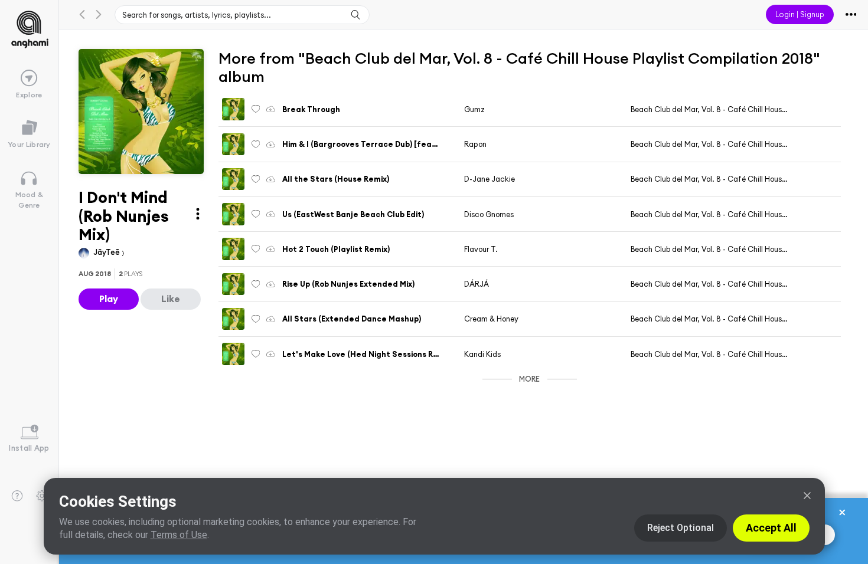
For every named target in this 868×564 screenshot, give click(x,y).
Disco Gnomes (489, 214)
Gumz (474, 109)
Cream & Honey (491, 318)
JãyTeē (107, 252)
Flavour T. (481, 249)
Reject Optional (680, 527)
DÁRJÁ (476, 283)
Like (170, 298)
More (529, 378)
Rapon (475, 144)
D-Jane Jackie (489, 178)
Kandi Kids (482, 354)
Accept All (771, 528)
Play (108, 298)
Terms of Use (179, 534)
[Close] (807, 495)
